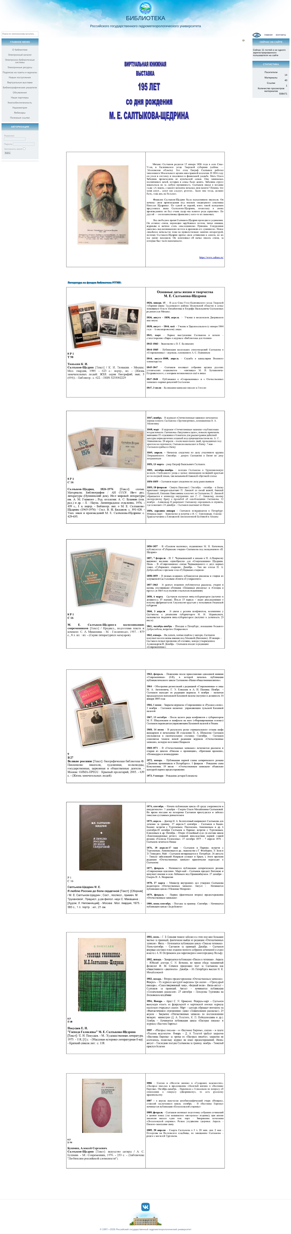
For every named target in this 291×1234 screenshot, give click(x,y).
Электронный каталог (20, 54)
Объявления (20, 92)
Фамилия (9, 135)
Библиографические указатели (20, 87)
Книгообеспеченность (20, 102)
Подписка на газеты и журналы (20, 72)
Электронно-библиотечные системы (20, 61)
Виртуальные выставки (20, 82)
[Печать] (243, 40)
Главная (268, 35)
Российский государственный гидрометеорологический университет (153, 1229)
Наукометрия (19, 107)
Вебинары (19, 112)
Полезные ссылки (20, 117)
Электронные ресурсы (19, 67)
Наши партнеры (20, 97)
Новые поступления (20, 77)
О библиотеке (19, 49)
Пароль (8, 144)
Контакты (281, 35)
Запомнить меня (13, 149)
